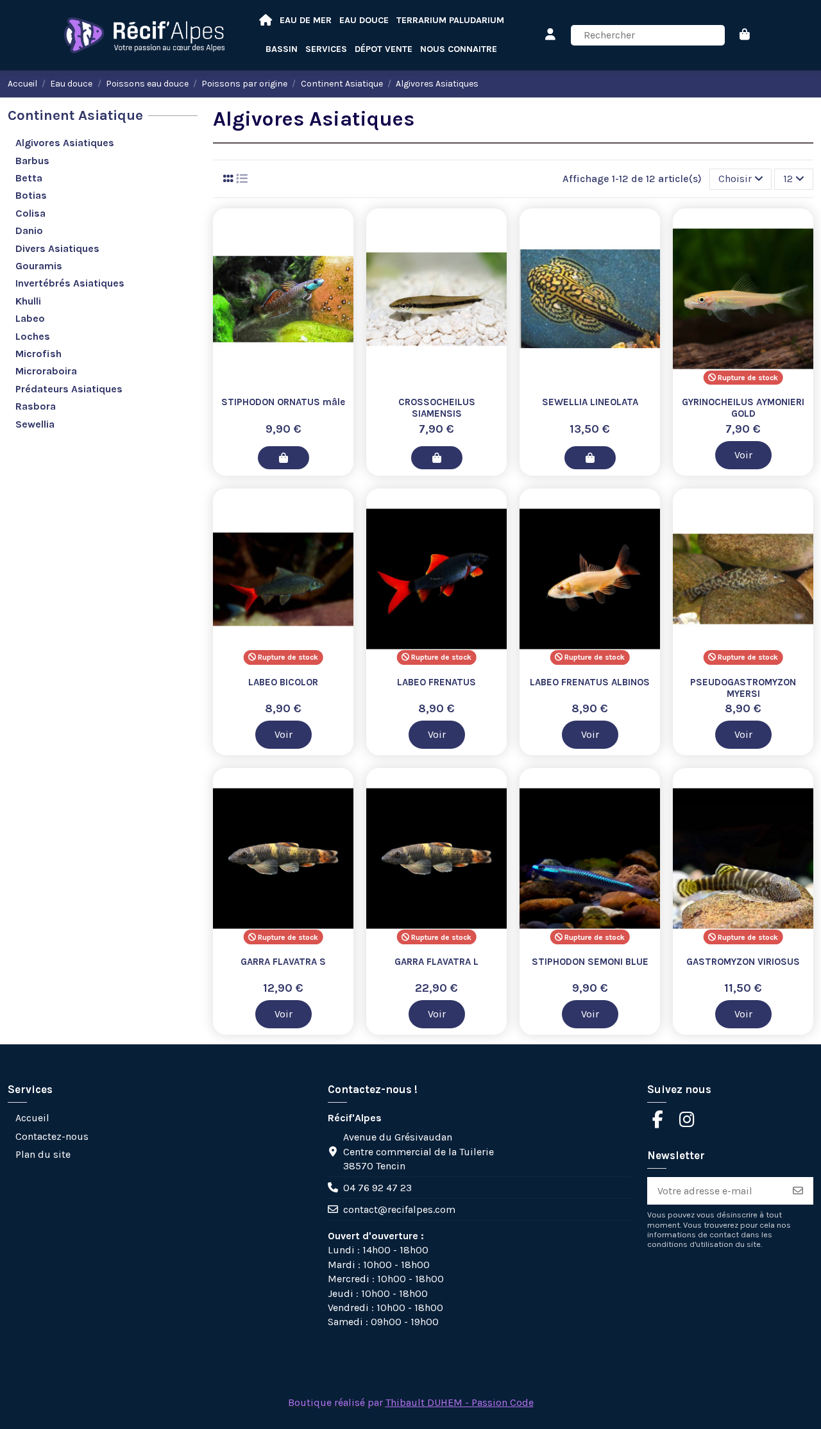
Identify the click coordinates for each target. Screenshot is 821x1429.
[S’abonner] (798, 1191)
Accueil (32, 1118)
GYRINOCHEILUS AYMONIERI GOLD (743, 407)
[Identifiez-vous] (550, 35)
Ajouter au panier (283, 457)
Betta (28, 178)
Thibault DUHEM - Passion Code (459, 1402)
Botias (31, 195)
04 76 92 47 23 (377, 1188)
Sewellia (35, 424)
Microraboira (46, 371)
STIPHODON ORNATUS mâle (283, 402)
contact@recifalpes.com (399, 1209)
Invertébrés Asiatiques (69, 283)
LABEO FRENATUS (436, 682)
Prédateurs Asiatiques (69, 389)
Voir (743, 455)
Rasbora (35, 406)
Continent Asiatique (75, 115)
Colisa (30, 213)
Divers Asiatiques (57, 248)
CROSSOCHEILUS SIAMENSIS (436, 407)
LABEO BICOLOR (283, 682)
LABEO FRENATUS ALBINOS (590, 682)
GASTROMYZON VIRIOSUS (743, 961)
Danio (29, 230)
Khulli (28, 301)
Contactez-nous (52, 1136)
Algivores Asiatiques (64, 143)
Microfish (38, 353)
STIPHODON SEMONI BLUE (590, 961)
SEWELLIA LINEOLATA (590, 402)
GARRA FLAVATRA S (283, 961)
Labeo (30, 318)
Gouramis (38, 266)
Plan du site (43, 1154)
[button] (458, 49)
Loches (32, 336)
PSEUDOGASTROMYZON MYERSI (743, 687)
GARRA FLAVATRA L (436, 961)
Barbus (32, 161)
